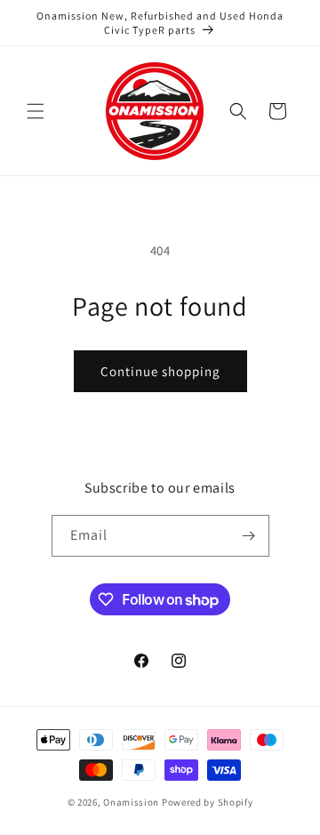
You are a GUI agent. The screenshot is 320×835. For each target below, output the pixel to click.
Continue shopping (160, 371)
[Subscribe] (248, 536)
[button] (35, 111)
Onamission (132, 802)
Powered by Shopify (207, 802)
